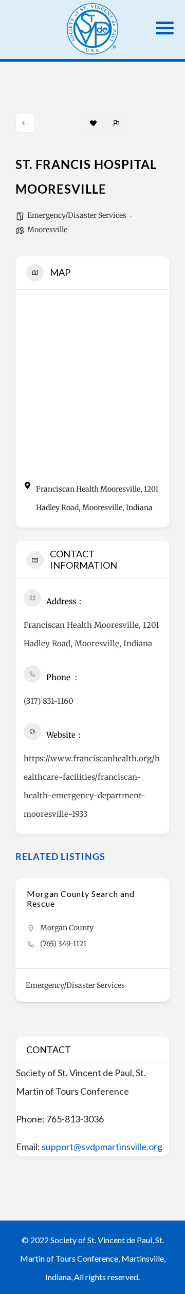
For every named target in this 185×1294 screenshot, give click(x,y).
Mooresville (47, 229)
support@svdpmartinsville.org (102, 1146)
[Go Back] (24, 123)
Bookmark (93, 123)
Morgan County (67, 927)
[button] (23, 953)
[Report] (116, 123)
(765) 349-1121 (63, 943)
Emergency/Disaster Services (76, 215)
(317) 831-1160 (48, 701)
